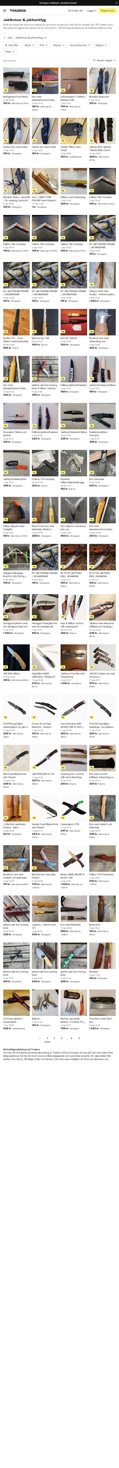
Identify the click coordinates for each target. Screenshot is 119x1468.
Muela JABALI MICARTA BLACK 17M (72, 876)
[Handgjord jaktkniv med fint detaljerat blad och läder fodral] (16, 607)
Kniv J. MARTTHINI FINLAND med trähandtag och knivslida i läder (45, 199)
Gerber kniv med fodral (15, 147)
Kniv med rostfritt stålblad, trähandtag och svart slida (102, 776)
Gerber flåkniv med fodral (70, 148)
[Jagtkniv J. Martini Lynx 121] (45, 909)
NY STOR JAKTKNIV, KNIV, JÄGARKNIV (71, 575)
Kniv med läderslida (71, 924)
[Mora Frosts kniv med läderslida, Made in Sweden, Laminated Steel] (45, 510)
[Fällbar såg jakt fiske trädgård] (16, 510)
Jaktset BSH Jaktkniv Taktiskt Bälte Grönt (100, 148)
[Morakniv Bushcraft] (102, 81)
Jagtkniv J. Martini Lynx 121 (44, 926)
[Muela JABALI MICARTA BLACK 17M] (74, 858)
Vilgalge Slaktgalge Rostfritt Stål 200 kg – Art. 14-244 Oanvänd (14, 575)
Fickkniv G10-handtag (43, 479)
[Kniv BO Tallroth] (74, 322)
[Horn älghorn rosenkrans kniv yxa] (74, 510)
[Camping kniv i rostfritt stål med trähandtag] (74, 758)
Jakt (9, 37)
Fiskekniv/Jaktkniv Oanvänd (98, 434)
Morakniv (94, 971)
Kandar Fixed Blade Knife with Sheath (45, 826)
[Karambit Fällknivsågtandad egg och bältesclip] (74, 463)
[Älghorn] (45, 1002)
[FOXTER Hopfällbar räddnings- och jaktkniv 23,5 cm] (102, 708)
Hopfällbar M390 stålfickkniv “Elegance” (43, 675)
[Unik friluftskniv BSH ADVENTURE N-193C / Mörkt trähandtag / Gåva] (74, 708)
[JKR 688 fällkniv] (16, 657)
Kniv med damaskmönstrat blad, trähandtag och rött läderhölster (43, 98)
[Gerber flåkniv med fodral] (74, 131)
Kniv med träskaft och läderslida (100, 826)
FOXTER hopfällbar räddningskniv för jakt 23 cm (16, 725)
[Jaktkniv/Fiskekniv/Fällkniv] (102, 369)
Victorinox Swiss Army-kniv (101, 1020)
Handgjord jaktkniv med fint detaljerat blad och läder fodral (15, 625)
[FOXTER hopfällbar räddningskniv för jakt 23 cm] (16, 708)
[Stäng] (116, 3)
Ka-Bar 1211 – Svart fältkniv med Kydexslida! (15, 340)
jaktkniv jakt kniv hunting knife (15, 926)
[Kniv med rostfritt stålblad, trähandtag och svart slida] (102, 758)
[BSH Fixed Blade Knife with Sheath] (16, 758)
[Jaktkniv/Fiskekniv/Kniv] (16, 463)
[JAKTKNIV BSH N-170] (45, 758)
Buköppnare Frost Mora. (15, 96)
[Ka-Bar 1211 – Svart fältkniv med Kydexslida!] (16, 322)
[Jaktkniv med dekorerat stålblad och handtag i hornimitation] (102, 607)
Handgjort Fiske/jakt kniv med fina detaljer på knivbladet (44, 625)
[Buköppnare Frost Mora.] (16, 81)
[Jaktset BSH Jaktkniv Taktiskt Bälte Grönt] (102, 131)
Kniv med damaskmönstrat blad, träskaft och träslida (100, 528)
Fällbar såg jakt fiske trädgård (13, 528)
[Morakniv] (102, 955)
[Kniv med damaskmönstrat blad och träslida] (16, 369)
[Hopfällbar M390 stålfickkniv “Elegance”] (45, 657)
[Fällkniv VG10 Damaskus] (102, 858)
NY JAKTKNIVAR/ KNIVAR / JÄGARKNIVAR (102, 246)
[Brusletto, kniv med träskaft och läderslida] (16, 858)
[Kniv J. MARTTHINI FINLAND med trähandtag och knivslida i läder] (45, 181)
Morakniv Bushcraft (99, 96)
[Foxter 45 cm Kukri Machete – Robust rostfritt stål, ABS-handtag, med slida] (45, 708)
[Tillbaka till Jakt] (4, 37)
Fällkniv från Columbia (100, 197)
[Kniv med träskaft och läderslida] (102, 808)
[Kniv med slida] (102, 463)
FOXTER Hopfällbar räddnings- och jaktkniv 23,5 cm (101, 725)
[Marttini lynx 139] (45, 322)
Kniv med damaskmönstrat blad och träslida (14, 387)
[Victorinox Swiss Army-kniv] (102, 1002)
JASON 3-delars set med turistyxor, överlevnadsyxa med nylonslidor (102, 675)
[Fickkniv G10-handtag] (45, 463)
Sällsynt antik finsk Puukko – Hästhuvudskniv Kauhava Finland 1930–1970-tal (102, 293)
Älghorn (36, 1018)
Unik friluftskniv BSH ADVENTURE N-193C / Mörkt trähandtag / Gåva (73, 725)
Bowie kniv (94, 924)
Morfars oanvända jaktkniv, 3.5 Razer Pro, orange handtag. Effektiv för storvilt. (74, 1020)
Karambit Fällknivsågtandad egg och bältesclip (72, 481)
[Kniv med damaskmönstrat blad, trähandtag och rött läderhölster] (45, 81)
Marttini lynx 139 (40, 338)
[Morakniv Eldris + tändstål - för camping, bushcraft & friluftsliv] (16, 181)
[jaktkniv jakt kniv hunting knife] (16, 909)
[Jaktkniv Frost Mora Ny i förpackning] (74, 657)
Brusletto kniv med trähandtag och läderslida (99, 340)
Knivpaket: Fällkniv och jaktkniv (15, 434)
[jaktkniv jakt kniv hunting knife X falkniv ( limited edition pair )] (45, 369)
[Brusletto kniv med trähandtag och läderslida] (102, 322)
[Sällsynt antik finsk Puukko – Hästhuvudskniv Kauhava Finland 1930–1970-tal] (102, 275)
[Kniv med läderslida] (74, 909)
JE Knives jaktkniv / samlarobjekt (13, 1020)
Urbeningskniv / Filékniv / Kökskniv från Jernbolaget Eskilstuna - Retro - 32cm (73, 98)
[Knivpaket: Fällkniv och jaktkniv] (16, 416)
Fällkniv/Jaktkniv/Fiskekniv (74, 385)
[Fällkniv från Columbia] (102, 181)
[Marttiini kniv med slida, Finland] (45, 858)
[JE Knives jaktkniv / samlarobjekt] (16, 1002)
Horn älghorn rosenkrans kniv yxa (73, 528)
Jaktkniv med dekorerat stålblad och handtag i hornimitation (101, 625)
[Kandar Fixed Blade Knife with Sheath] (45, 808)
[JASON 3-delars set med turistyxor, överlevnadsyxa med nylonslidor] (102, 657)
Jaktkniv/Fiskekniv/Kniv (15, 479)
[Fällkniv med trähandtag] (74, 181)
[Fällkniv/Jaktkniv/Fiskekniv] (74, 369)
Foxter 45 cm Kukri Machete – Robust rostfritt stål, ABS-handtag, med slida (42, 725)
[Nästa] (78, 1038)
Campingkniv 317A (70, 824)
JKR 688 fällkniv (11, 673)
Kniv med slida (96, 479)
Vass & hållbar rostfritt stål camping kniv (72, 625)
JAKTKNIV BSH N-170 (43, 774)
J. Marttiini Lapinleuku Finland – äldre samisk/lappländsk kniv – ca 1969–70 (15, 826)
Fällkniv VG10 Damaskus (101, 874)
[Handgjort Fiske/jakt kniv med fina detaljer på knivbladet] (45, 607)
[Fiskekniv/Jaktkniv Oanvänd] (102, 416)
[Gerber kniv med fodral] (16, 131)
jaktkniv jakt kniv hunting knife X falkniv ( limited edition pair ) (44, 387)
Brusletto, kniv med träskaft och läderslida (14, 876)
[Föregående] (40, 1038)
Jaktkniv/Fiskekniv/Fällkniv (102, 385)
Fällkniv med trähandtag (73, 197)
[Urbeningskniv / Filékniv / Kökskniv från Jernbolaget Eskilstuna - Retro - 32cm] (74, 81)
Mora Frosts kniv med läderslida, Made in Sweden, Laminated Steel (43, 528)
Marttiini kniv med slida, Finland (44, 876)
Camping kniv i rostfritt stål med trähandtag (72, 776)
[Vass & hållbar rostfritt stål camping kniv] (74, 607)
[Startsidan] (18, 10)
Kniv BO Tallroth (69, 338)
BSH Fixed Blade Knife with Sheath (14, 776)
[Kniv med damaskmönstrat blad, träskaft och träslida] (102, 510)
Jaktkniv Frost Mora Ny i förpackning (73, 675)
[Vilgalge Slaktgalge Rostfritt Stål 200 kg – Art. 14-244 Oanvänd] (16, 557)
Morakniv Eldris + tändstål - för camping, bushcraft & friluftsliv (16, 199)
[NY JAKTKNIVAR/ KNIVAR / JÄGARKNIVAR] (102, 228)
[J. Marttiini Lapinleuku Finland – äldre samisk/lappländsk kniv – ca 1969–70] (16, 808)
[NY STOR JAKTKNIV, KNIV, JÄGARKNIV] (74, 557)
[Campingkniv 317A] (74, 808)
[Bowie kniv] (102, 909)
